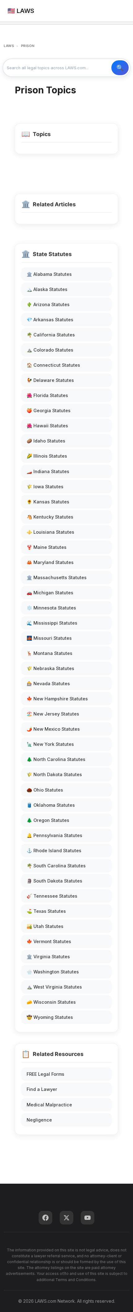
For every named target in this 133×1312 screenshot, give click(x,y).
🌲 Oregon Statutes (48, 820)
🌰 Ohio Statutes (45, 790)
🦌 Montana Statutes (49, 653)
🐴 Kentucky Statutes (50, 516)
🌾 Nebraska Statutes (50, 668)
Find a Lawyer (42, 1089)
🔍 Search (120, 67)
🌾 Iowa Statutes (45, 486)
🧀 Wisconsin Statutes (51, 1002)
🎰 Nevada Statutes (48, 683)
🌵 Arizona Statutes (48, 304)
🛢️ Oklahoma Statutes (51, 805)
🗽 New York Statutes (50, 744)
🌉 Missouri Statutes (49, 638)
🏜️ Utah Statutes (45, 926)
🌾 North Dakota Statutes (54, 774)
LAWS (9, 46)
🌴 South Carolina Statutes (56, 865)
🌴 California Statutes (51, 334)
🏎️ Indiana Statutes (48, 471)
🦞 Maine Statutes (46, 547)
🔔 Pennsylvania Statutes (54, 835)
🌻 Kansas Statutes (48, 501)
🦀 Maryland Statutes (50, 562)
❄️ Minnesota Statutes (51, 607)
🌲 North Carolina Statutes (56, 759)
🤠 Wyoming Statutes (50, 1017)
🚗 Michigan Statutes (50, 592)
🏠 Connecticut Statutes (53, 365)
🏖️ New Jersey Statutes (53, 713)
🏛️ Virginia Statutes (48, 956)
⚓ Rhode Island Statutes (54, 850)
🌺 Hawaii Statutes (47, 425)
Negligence (39, 1119)
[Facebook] (45, 1217)
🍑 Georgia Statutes (49, 410)
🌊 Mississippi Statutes (52, 623)
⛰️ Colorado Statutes (50, 350)
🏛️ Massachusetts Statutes (57, 577)
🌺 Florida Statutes (47, 395)
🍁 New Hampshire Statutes (57, 698)
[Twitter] (66, 1217)
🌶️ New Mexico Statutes (53, 729)
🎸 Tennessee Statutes (52, 896)
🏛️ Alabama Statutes (49, 274)
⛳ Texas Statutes (46, 911)
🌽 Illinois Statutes (47, 456)
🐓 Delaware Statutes (50, 380)
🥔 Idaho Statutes (46, 440)
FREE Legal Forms (45, 1074)
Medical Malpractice (49, 1104)
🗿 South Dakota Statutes (54, 880)
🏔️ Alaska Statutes (47, 289)
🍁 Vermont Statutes (49, 941)
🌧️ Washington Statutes (53, 971)
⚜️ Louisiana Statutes (50, 532)
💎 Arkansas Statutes (50, 319)
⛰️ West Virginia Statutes (54, 986)
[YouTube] (87, 1217)
